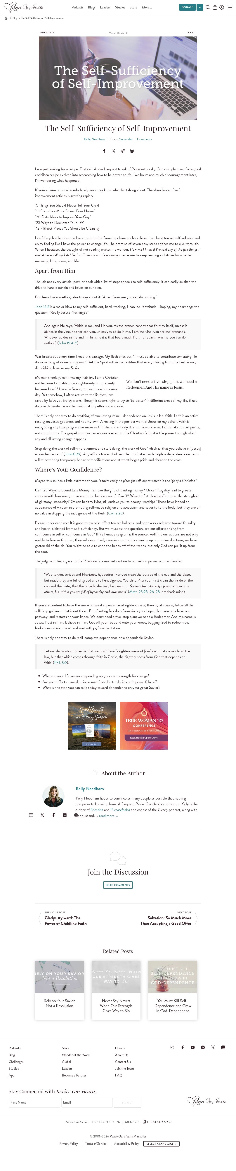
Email (67, 1102)
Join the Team (124, 1068)
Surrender (126, 139)
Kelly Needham (94, 139)
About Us (121, 1054)
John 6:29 (72, 454)
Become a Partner (74, 1075)
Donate (187, 7)
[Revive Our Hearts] (24, 7)
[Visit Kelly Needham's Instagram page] (76, 815)
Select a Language (160, 1144)
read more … (108, 816)
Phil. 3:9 (60, 663)
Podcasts (78, 7)
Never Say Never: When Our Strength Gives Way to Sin (116, 1006)
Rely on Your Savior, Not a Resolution (59, 1003)
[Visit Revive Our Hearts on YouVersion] (223, 1047)
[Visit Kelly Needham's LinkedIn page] (65, 815)
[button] (229, 7)
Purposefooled (120, 810)
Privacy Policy (68, 1143)
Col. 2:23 (115, 513)
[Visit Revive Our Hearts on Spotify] (203, 1047)
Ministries (128, 1136)
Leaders (105, 7)
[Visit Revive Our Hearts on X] (213, 1047)
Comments (144, 139)
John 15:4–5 (68, 343)
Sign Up (127, 1103)
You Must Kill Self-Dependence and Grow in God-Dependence (173, 1006)
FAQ (118, 1075)
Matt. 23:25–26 (141, 592)
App (11, 1075)
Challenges (16, 1061)
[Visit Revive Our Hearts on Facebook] (182, 1047)
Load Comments (118, 885)
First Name (18, 1102)
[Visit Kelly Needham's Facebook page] (53, 815)
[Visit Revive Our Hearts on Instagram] (172, 1047)
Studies (120, 7)
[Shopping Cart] (215, 7)
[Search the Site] (208, 7)
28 (158, 592)
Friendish (97, 810)
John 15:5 (42, 307)
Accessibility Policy (126, 1143)
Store (133, 7)
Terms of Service (96, 1143)
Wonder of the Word (76, 1054)
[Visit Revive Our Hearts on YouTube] (193, 1047)
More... (147, 7)
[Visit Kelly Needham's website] (31, 815)
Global (66, 1061)
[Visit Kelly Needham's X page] (42, 815)
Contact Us (123, 1061)
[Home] (6, 18)
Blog (15, 18)
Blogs (92, 7)
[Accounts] (221, 7)
